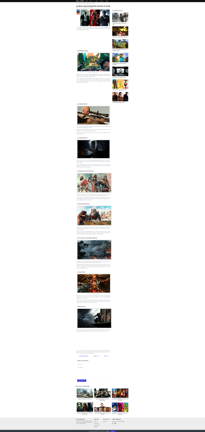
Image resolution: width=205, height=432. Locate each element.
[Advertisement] (93, 43)
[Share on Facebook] (78, 10)
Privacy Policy (96, 423)
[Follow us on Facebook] (112, 423)
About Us (95, 421)
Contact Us (105, 421)
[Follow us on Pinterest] (115, 423)
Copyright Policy (97, 425)
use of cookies (107, 431)
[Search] (128, 1)
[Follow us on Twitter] (113, 423)
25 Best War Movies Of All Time (85, 398)
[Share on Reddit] (78, 14)
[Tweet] (78, 12)
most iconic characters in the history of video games (90, 126)
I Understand (113, 431)
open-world (99, 261)
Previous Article (84, 356)
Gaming (80, 3)
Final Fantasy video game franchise (95, 160)
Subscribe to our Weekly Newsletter (118, 421)
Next (105, 356)
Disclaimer (96, 426)
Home (77, 3)
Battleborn (95, 74)
